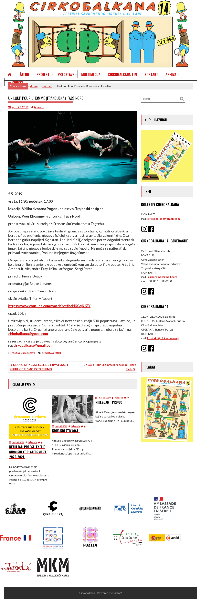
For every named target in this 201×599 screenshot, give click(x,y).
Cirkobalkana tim (122, 74)
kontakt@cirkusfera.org (163, 338)
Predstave (66, 74)
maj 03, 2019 (18, 442)
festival (16, 352)
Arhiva (170, 74)
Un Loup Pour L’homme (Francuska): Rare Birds (110, 367)
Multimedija (90, 74)
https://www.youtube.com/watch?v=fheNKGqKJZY (49, 306)
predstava (28, 352)
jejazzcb (39, 107)
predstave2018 (51, 352)
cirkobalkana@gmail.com (28, 334)
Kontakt (151, 74)
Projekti (43, 74)
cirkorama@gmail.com (162, 276)
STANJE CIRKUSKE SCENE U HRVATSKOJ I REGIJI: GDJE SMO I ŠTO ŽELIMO (39, 367)
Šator (24, 74)
